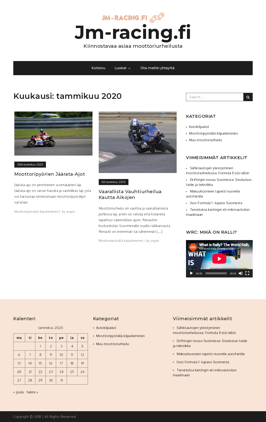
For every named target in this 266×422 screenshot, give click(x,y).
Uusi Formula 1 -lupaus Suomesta (216, 203)
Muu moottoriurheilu (205, 140)
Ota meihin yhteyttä (157, 68)
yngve (70, 211)
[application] (219, 258)
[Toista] (191, 273)
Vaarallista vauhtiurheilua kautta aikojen (130, 194)
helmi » (32, 392)
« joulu (18, 392)
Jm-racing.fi (133, 32)
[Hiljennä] (241, 273)
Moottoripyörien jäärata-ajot (49, 174)
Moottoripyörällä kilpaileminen (36, 211)
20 (19, 372)
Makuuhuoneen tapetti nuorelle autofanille (211, 354)
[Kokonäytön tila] (247, 273)
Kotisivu (98, 68)
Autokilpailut (199, 127)
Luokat (121, 68)
